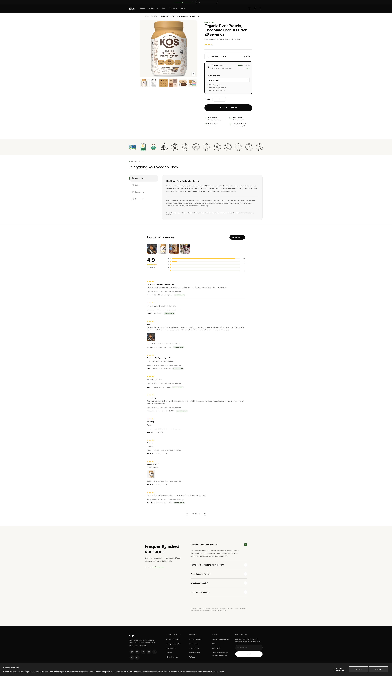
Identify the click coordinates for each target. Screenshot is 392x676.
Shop (142, 8)
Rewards (169, 653)
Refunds (192, 657)
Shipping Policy (194, 653)
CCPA (214, 644)
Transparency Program (177, 8)
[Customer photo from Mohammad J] (163, 249)
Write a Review (237, 237)
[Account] (255, 8)
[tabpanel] (212, 197)
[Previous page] (187, 513)
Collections (153, 8)
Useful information (173, 634)
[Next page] (205, 513)
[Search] (249, 8)
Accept (359, 669)
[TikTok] (143, 652)
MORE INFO (193, 634)
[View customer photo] (151, 337)
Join (249, 654)
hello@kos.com (158, 567)
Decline (378, 669)
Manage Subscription (173, 644)
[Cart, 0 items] (260, 8)
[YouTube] (149, 652)
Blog (163, 8)
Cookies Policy (194, 644)
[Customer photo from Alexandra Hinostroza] (174, 249)
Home (146, 16)
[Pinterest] (131, 652)
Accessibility (216, 648)
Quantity (207, 99)
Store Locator (171, 648)
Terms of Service (195, 639)
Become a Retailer (172, 639)
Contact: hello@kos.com (221, 639)
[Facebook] (154, 652)
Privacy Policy (218, 671)
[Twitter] (131, 657)
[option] (144, 83)
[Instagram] (137, 652)
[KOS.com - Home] (132, 8)
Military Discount (172, 657)
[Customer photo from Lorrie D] (152, 249)
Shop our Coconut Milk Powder (207, 2)
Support (215, 634)
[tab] (143, 178)
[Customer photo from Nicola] (185, 249)
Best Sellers (154, 16)
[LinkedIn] (137, 657)
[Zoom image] (193, 74)
